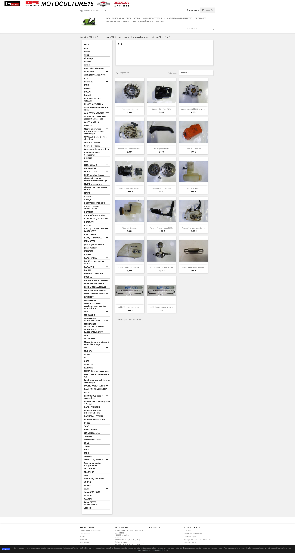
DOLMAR (88, 158)
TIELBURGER (90, 469)
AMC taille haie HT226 (94, 68)
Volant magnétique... (130, 109)
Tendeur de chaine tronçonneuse (92, 464)
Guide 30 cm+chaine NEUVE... (129, 307)
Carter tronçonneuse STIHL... (129, 267)
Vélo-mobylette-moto (94, 479)
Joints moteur (90, 248)
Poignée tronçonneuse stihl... (161, 228)
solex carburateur (92, 439)
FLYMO (87, 193)
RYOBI (87, 423)
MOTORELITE (90, 339)
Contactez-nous (190, 543)
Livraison (187, 531)
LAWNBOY (89, 297)
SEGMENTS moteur (92, 433)
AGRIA (87, 51)
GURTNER (88, 212)
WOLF (86, 489)
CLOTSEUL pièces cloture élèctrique (95, 138)
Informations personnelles (90, 530)
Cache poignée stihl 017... (161, 149)
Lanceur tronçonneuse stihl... (129, 149)
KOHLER (88, 270)
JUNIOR (87, 254)
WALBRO (88, 485)
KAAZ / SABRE (90, 258)
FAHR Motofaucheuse (94, 175)
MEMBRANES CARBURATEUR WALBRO (95, 325)
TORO (86, 475)
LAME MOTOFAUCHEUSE (95, 287)
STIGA (87, 449)
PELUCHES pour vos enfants (96, 371)
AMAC (87, 65)
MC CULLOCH (90, 315)
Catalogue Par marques (118, 18)
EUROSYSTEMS (90, 171)
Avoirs (82, 536)
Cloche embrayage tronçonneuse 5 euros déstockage (94, 131)
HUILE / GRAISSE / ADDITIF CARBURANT (96, 230)
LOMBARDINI (90, 300)
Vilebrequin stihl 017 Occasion (161, 267)
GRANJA (87, 199)
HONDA (87, 225)
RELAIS (87, 392)
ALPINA (87, 62)
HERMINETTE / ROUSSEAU (96, 219)
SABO (86, 426)
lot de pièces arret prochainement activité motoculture (95, 306)
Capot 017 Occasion (193, 149)
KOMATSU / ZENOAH (93, 273)
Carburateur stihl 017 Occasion (193, 109)
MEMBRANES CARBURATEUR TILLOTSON (96, 319)
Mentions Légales (190, 537)
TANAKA (88, 456)
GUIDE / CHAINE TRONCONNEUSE (92, 207)
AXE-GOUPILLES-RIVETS (95, 75)
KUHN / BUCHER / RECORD (96, 280)
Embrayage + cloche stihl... (161, 188)
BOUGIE (87, 95)
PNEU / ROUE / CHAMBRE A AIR (96, 375)
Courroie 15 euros (92, 146)
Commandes (85, 533)
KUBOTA (88, 277)
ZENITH (87, 508)
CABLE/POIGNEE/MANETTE (179, 18)
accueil (87, 44)
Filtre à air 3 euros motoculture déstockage (95, 179)
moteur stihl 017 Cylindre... (129, 188)
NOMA (87, 354)
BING (86, 85)
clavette (87, 125)
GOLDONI (88, 196)
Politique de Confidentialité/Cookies (197, 540)
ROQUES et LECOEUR (93, 416)
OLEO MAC (89, 358)
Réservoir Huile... (193, 188)
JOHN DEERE (89, 241)
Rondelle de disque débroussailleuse (92, 411)
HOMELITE (89, 222)
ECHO (86, 161)
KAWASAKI (89, 267)
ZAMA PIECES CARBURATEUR (91, 503)
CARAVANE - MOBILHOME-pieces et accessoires (96, 117)
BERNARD (88, 82)
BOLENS (87, 92)
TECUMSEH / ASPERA (93, 460)
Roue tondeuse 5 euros (94, 419)
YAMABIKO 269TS (92, 492)
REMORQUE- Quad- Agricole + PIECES (97, 402)
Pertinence (196, 72)
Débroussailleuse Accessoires (149, 18)
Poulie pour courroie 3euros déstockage (97, 381)
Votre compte (87, 527)
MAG (86, 312)
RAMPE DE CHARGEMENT (95, 389)
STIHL (86, 453)
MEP (86, 335)
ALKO (86, 55)
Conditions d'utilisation (193, 534)
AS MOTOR (89, 72)
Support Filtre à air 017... (161, 109)
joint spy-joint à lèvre (94, 244)
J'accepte (5, 549)
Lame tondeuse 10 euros (95, 290)
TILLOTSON (89, 472)
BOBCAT (87, 88)
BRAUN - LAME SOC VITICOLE (93, 99)
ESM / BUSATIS (90, 165)
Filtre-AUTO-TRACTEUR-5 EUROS (95, 188)
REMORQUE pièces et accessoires (148, 21)
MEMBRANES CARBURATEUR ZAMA (93, 331)
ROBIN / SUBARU (92, 407)
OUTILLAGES (200, 18)
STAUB (87, 446)
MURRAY (88, 351)
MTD (86, 348)
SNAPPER (88, 436)
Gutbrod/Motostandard (95, 215)
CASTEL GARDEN (91, 122)
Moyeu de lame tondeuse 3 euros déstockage (96, 343)
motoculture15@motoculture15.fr (129, 544)
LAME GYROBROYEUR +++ (95, 283)
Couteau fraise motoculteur (97, 149)
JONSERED (88, 251)
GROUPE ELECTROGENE (94, 203)
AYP (86, 78)
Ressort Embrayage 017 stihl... (193, 267)
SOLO (86, 443)
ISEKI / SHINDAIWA (93, 238)
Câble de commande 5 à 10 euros (96, 108)
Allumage (88, 58)
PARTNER (88, 368)
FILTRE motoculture (93, 184)
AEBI (86, 48)
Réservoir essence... (129, 228)
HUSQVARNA (90, 234)
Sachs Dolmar (90, 429)
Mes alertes (84, 542)
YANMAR (88, 499)
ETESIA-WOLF (90, 168)
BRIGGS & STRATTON (93, 104)
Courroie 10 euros (92, 142)
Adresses (83, 539)
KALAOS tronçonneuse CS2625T (94, 262)
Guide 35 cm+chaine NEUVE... (161, 307)
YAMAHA (88, 495)
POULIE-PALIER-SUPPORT (117, 21)
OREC (86, 361)
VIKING (87, 482)
